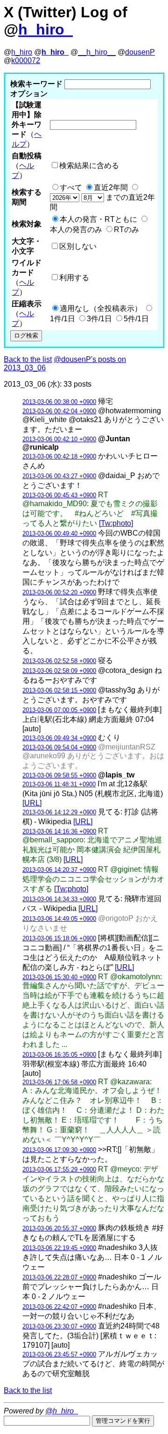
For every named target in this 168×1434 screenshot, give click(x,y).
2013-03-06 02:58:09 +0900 (59, 670)
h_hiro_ (45, 29)
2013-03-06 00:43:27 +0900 (59, 476)
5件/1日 (136, 319)
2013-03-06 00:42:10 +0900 (59, 439)
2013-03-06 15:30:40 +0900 (59, 977)
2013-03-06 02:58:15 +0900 (59, 690)
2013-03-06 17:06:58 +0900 (59, 1082)
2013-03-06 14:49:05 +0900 (59, 918)
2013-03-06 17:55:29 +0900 (59, 1169)
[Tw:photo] (116, 523)
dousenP (140, 52)
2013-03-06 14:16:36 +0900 (59, 831)
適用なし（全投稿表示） (101, 308)
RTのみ (126, 229)
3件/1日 (99, 319)
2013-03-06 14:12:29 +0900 (59, 812)
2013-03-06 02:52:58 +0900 (59, 660)
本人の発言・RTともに (98, 219)
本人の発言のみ (76, 229)
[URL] (32, 803)
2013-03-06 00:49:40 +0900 (59, 533)
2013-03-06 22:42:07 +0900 (59, 1306)
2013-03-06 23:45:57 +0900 (59, 1354)
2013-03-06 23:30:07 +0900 (59, 1326)
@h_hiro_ (61, 1411)
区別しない (78, 246)
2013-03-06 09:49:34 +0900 (59, 738)
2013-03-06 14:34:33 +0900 (59, 899)
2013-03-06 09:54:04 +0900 (59, 747)
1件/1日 (62, 319)
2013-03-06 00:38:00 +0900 (59, 401)
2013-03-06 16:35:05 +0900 (59, 1054)
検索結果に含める (89, 166)
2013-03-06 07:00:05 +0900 (59, 709)
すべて (71, 187)
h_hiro (21, 52)
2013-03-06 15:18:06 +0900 (59, 938)
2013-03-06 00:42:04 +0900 (59, 411)
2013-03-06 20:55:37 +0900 (59, 1228)
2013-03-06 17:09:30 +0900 (59, 1149)
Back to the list (28, 359)
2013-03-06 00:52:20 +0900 (59, 592)
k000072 (25, 60)
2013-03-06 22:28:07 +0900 (59, 1277)
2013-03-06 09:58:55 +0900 (59, 775)
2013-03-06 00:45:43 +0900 (59, 495)
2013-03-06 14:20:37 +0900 (59, 869)
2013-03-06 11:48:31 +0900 (59, 784)
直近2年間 (111, 187)
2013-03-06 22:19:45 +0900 (59, 1247)
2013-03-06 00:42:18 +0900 (59, 456)
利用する (74, 278)
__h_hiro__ (97, 52)
